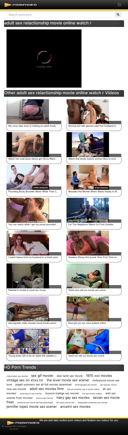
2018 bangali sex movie (86, 384)
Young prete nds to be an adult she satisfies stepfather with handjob (44, 355)
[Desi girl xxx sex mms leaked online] (94, 308)
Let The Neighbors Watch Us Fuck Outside (90, 224)
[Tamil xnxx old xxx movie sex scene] (94, 275)
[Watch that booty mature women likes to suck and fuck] (94, 144)
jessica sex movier (44, 398)
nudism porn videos (70, 420)
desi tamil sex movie (69, 375)
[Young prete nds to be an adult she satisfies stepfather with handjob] (34, 341)
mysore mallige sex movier (62, 393)
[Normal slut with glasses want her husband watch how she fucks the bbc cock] (94, 111)
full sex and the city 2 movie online (83, 389)
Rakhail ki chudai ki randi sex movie (27, 290)
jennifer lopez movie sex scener (31, 407)
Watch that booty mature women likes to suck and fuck (97, 158)
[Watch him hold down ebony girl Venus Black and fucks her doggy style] (34, 144)
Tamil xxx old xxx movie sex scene (86, 355)
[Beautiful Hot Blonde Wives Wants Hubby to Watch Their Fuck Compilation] (94, 177)
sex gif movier (42, 376)
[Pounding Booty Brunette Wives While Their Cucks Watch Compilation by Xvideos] (34, 177)
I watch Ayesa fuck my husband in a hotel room (33, 257)
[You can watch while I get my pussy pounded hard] (34, 210)
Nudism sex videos (98, 420)
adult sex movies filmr (47, 389)
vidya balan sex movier (17, 376)
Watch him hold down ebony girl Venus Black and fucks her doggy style (45, 158)
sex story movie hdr (65, 402)
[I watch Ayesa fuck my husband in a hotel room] (34, 243)
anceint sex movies (75, 407)
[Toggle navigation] (119, 4)
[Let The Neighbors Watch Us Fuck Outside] (94, 210)
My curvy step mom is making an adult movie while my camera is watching (47, 125)
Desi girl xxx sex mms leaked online (87, 323)
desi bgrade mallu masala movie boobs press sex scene (38, 323)
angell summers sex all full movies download (43, 384)
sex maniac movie (108, 384)
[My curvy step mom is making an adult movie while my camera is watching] (34, 111)
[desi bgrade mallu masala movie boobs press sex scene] (34, 308)
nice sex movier (16, 389)
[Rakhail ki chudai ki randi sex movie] (34, 275)
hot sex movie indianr (92, 393)
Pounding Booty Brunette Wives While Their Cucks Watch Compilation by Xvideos (51, 191)
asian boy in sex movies (31, 393)
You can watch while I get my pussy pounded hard (34, 224)
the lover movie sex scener (68, 380)
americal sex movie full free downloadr (35, 402)
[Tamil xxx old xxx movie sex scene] (94, 341)
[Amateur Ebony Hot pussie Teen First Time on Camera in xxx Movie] (94, 243)
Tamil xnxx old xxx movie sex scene (87, 290)
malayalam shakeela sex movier (92, 402)
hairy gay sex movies (73, 398)
